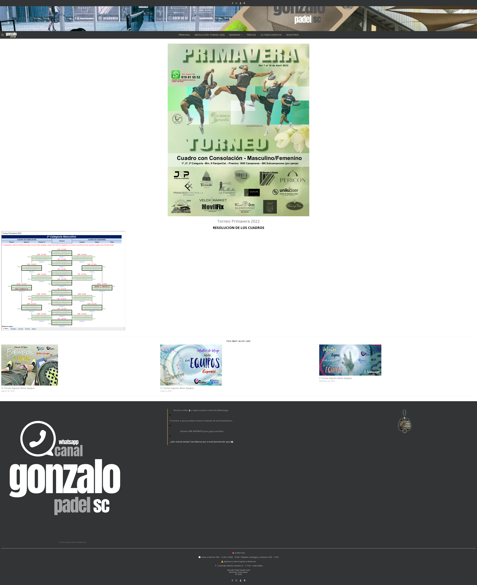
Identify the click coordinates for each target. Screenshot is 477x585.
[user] (241, 3)
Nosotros (292, 34)
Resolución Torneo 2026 (210, 34)
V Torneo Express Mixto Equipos (335, 378)
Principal (184, 34)
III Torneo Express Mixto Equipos (177, 388)
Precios (251, 34)
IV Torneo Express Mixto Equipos (18, 388)
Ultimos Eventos (271, 34)
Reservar (234, 34)
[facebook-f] (233, 3)
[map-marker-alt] (244, 3)
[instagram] (237, 3)
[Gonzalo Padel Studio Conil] (11, 34)
